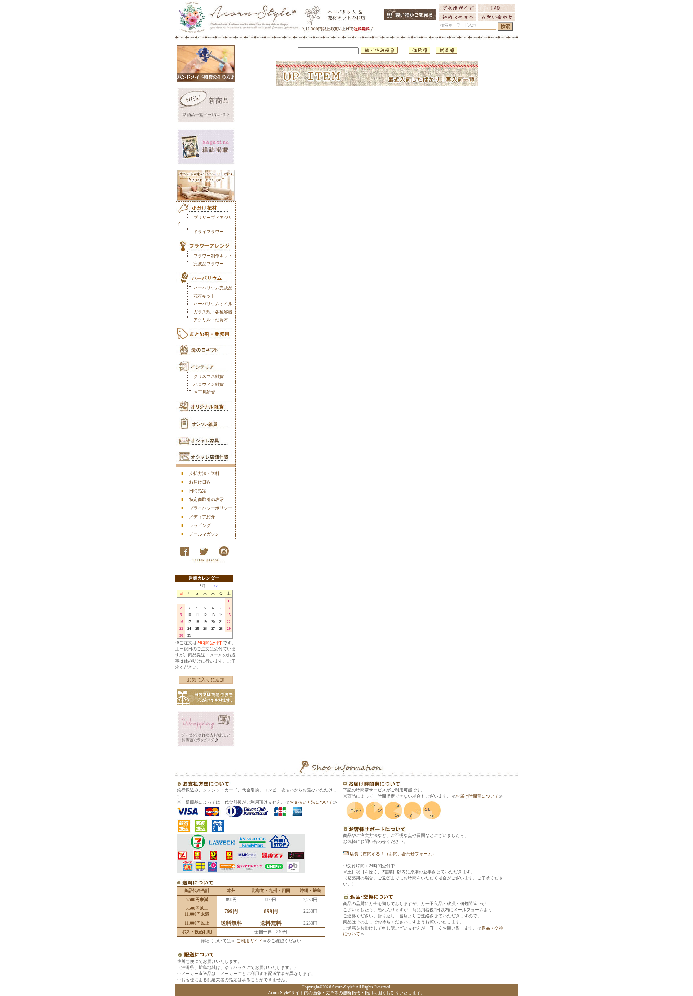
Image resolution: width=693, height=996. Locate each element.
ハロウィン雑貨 (208, 384)
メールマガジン (204, 534)
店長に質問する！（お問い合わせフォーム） (392, 853)
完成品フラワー (208, 263)
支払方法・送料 (204, 473)
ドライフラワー (208, 231)
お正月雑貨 (204, 392)
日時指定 (197, 490)
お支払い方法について (311, 802)
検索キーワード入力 (458, 25)
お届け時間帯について (477, 796)
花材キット (204, 295)
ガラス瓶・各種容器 (212, 311)
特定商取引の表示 (206, 499)
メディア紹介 (202, 516)
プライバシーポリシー (210, 508)
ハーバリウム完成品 (212, 287)
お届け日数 (200, 482)
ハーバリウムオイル (212, 303)
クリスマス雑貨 (208, 376)
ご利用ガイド (248, 940)
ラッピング (200, 525)
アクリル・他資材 (210, 319)
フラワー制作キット (212, 255)
